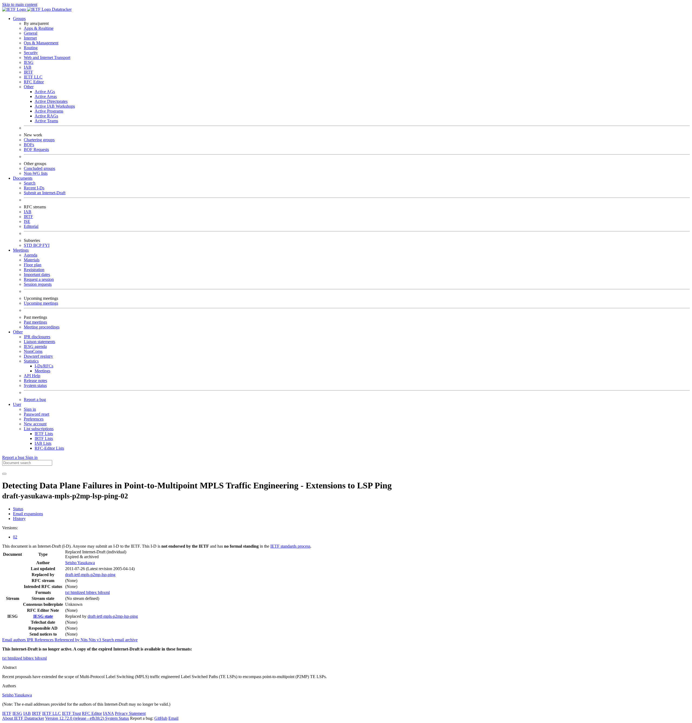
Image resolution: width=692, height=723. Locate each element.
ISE (27, 221)
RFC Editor (34, 82)
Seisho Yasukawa (80, 562)
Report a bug (35, 399)
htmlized (78, 592)
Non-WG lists (36, 173)
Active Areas (46, 96)
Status (18, 509)
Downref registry (38, 356)
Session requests (38, 284)
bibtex (92, 592)
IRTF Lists (44, 438)
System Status (117, 718)
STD (28, 245)
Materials (31, 260)
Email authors (14, 639)
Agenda (30, 255)
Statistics (31, 361)
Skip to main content (19, 4)
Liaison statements (39, 341)
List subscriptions (39, 428)
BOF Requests (36, 149)
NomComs (33, 351)
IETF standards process (290, 546)
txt (68, 592)
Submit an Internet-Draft (44, 192)
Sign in (30, 409)
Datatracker (61, 9)
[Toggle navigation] (4, 474)
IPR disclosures (37, 336)
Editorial (31, 226)
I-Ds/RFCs (44, 366)
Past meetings (35, 322)
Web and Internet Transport (47, 57)
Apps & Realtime (39, 28)
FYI (45, 245)
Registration (34, 269)
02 (15, 537)
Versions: (10, 527)
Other (29, 86)
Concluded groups (39, 168)
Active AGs (45, 91)
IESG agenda (35, 346)
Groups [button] (19, 18)
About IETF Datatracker (23, 718)
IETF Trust (71, 713)
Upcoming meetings (41, 303)
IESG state (43, 616)
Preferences (34, 419)
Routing (31, 47)
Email (173, 718)
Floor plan (32, 264)
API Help (32, 375)
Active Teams (46, 121)
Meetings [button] (21, 250)
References (45, 639)
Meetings (42, 371)
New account (35, 424)
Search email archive (120, 639)
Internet (30, 38)
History (19, 518)
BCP (37, 245)
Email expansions (28, 513)
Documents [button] (22, 178)
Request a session (39, 279)
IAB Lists (43, 443)
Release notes (35, 380)
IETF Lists (44, 433)
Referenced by (68, 639)
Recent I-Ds (34, 188)
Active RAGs (46, 116)
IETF (6, 713)
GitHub (160, 718)
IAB (27, 67)
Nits (85, 639)
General (30, 33)
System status (35, 385)
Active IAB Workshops (55, 106)
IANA (108, 713)
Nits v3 (95, 639)
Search (29, 183)
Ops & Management (41, 43)
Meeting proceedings (41, 327)
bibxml (104, 592)
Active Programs (49, 111)
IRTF (28, 72)
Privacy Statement (130, 713)
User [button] (17, 404)
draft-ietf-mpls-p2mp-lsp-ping (90, 574)
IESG (29, 62)
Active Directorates (51, 101)
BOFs (29, 144)
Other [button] (18, 332)
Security (31, 52)
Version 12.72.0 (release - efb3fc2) (75, 718)
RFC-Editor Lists (49, 448)
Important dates (37, 274)
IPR (31, 639)
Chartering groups (39, 139)
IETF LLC (33, 77)
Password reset (36, 414)
